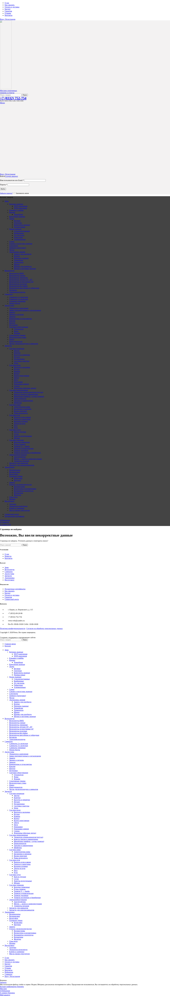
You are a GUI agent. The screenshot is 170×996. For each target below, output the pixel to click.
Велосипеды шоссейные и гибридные (24, 288)
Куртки (17, 256)
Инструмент (9, 580)
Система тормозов (16, 440)
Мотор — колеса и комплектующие (28, 459)
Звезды (16, 351)
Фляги (11, 339)
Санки (11, 241)
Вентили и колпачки (22, 367)
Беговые (17, 221)
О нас (7, 554)
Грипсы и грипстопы (22, 419)
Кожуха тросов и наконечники (26, 394)
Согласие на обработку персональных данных (44, 628)
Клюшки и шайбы (16, 210)
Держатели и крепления (18, 308)
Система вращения (16, 349)
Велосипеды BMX (16, 273)
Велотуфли (13, 474)
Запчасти (8, 576)
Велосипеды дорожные (18, 278)
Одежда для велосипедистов (20, 485)
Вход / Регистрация (12, 976)
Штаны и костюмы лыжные (25, 269)
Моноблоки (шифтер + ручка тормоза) (29, 396)
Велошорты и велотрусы (23, 491)
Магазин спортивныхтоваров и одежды (8, 92)
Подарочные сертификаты (15, 589)
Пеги (16, 380)
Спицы (17, 386)
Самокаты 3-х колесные (18, 299)
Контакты (8, 558)
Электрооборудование (18, 455)
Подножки (13, 325)
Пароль (3, 185)
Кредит (7, 593)
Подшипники (19, 359)
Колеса (16, 374)
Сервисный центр (12, 599)
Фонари (17, 333)
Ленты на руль (19, 423)
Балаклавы (18, 478)
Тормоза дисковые (21, 451)
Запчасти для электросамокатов (21, 465)
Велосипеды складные (18, 284)
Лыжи (11, 219)
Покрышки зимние (21, 384)
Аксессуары (9, 574)
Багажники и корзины (22, 409)
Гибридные (18, 237)
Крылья (12, 321)
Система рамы (15, 405)
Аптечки (12, 504)
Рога (15, 426)
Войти (3, 189)
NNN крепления (20, 208)
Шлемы (12, 499)
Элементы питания (21, 461)
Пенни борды (14, 303)
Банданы (17, 480)
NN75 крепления (20, 206)
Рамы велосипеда (21, 413)
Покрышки (18, 382)
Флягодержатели (15, 341)
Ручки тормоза (19, 444)
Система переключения (18, 390)
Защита (12, 312)
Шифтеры (18, 403)
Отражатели (18, 329)
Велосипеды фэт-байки (18, 286)
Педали (17, 357)
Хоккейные (18, 214)
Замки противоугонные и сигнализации (25, 310)
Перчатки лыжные (21, 258)
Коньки (12, 212)
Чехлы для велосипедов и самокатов (23, 344)
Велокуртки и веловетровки (25, 489)
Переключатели (20, 398)
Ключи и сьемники (16, 508)
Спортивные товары (17, 335)
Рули (16, 428)
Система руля (14, 415)
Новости (8, 556)
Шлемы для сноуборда (23, 266)
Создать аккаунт (11, 176)
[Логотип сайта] (6, 88)
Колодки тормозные (22, 442)
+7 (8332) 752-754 (13, 98)
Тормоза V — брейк (22, 446)
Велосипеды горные (17, 275)
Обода (16, 378)
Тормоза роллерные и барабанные (27, 453)
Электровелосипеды (17, 292)
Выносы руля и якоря (22, 417)
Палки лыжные (15, 229)
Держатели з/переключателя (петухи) (28, 392)
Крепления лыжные (17, 216)
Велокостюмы (19, 487)
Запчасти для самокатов (18, 463)
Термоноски (18, 262)
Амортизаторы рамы (22, 407)
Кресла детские (20, 432)
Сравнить (8, 974)
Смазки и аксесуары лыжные (20, 244)
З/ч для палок (19, 235)
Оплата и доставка (12, 595)
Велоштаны (18, 493)
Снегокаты (13, 246)
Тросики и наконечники (23, 401)
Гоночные (18, 223)
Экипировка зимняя (17, 252)
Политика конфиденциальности (12, 628)
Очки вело (13, 497)
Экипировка (9, 578)
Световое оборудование (18, 327)
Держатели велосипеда (18, 506)
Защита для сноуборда (22, 254)
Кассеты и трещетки (22, 355)
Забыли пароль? (6, 193)
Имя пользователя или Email (12, 180)
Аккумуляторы (20, 457)
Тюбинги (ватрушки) (17, 248)
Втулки (17, 369)
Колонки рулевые (21, 421)
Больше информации (8, 987)
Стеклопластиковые (22, 231)
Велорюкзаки (14, 472)
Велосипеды (9, 569)
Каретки (17, 353)
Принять (20, 987)
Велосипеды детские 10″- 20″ (20, 280)
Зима (7, 567)
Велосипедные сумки (17, 337)
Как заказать (9, 591)
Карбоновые (19, 233)
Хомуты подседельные (23, 436)
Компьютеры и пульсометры (20, 319)
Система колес (15, 365)
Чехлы (11, 250)
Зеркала (12, 317)
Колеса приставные (21, 376)
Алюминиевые (20, 239)
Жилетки (17, 495)
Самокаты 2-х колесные (18, 297)
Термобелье (18, 260)
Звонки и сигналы (16, 314)
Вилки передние (20, 411)
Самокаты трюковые (17, 301)
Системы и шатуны (21, 361)
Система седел (15, 430)
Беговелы (13, 290)
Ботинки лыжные (16, 204)
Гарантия (8, 597)
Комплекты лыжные (22, 225)
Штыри (17, 438)
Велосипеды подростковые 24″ (21, 282)
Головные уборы (15, 476)
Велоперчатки (14, 470)
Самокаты (9, 572)
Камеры (17, 371)
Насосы (12, 323)
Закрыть (3, 982)
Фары (16, 331)
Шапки (17, 264)
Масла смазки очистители (19, 510)
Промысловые (19, 227)
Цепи (16, 363)
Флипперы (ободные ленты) (25, 388)
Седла (16, 434)
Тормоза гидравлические (24, 448)
